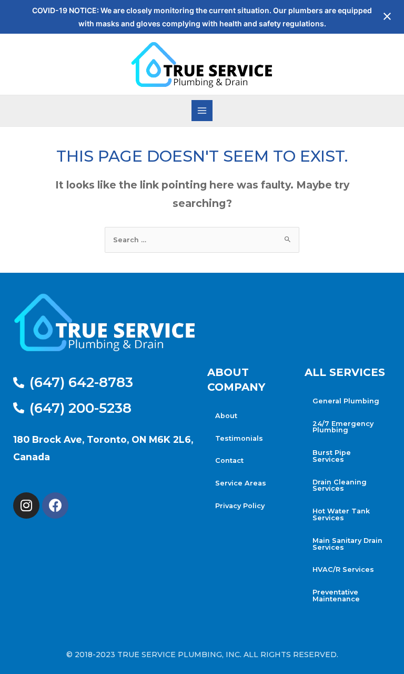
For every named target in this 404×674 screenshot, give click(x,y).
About (226, 416)
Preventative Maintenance (336, 595)
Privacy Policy (240, 506)
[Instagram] (26, 505)
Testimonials (239, 438)
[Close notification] (387, 17)
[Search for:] (202, 240)
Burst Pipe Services (331, 456)
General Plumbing (345, 401)
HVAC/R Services (343, 569)
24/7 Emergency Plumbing (342, 427)
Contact (229, 460)
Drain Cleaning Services (339, 485)
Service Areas (240, 483)
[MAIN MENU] (201, 110)
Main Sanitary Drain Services (347, 544)
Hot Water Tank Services (341, 514)
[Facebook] (55, 505)
